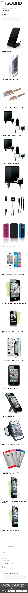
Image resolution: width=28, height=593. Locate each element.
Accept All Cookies (21, 591)
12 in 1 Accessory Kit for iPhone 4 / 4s (12, 360)
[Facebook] (2, 566)
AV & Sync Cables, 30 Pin (8, 219)
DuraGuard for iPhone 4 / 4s (10, 388)
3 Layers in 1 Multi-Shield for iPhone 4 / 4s (14, 303)
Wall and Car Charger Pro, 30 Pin (11, 135)
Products (9, 8)
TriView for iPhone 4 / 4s (9, 416)
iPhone (15, 8)
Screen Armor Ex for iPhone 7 (10, 79)
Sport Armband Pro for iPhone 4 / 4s (12, 444)
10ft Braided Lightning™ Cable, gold (12, 107)
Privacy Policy (5, 558)
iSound (6, 581)
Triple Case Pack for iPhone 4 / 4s (11, 246)
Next (25, 534)
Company (4, 554)
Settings (4, 591)
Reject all (11, 591)
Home (3, 8)
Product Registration (6, 557)
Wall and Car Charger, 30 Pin (10, 163)
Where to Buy (5, 555)
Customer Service (6, 560)
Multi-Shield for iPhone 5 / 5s (10, 530)
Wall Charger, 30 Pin (8, 191)
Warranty (4, 552)
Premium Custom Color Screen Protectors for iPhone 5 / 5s (11, 473)
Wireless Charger (7, 51)
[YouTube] (4, 566)
